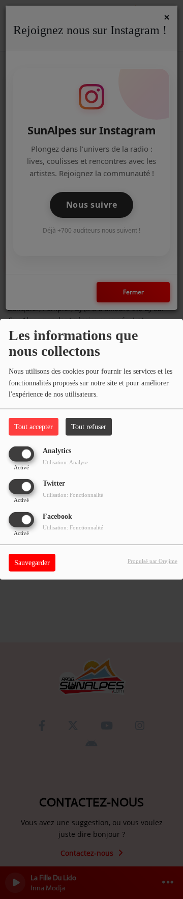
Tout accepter (33, 427)
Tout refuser (88, 427)
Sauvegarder (32, 562)
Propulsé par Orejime (152, 560)
